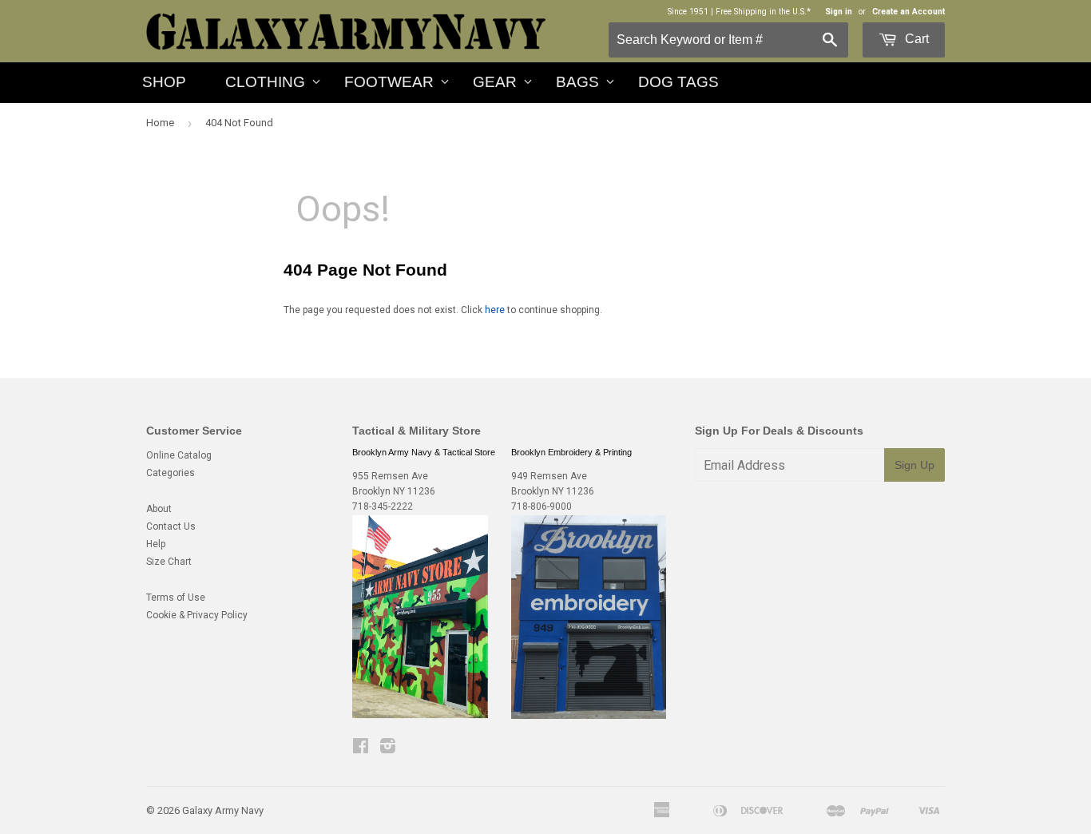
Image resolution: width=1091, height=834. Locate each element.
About (159, 508)
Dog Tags (678, 81)
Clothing (265, 81)
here (495, 310)
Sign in (838, 11)
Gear (495, 81)
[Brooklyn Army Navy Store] (420, 715)
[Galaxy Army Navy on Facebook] (360, 748)
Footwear (389, 81)
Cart (915, 39)
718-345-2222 (382, 506)
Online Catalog (179, 455)
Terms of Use (175, 597)
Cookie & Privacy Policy (197, 615)
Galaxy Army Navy (223, 810)
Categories (170, 473)
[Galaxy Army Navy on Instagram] (387, 748)
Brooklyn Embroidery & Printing (571, 452)
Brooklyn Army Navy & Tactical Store (423, 452)
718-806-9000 (541, 506)
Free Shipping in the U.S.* (763, 11)
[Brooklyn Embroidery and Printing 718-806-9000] (588, 715)
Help (155, 544)
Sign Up (914, 465)
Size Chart (169, 561)
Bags (577, 81)
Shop (164, 81)
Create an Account (908, 11)
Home (160, 123)
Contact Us (171, 526)
